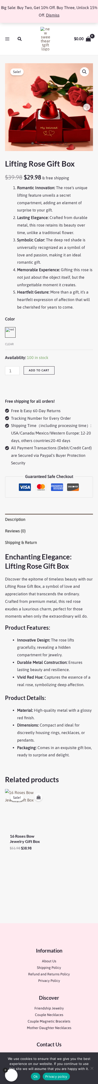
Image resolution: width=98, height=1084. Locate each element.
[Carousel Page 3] (43, 143)
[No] (91, 1068)
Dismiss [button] (53, 15)
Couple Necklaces (49, 1015)
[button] (20, 39)
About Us (49, 961)
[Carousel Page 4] (49, 143)
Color (10, 319)
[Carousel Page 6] (60, 143)
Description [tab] (15, 519)
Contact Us (49, 1044)
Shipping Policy (49, 968)
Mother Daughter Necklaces (49, 1028)
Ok (35, 1076)
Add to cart (39, 370)
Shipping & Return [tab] (21, 542)
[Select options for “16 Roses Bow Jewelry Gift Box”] (38, 797)
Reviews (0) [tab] (15, 531)
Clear (9, 344)
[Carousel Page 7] (65, 143)
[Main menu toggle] (7, 39)
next (86, 107)
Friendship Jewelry (49, 1008)
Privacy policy (56, 1076)
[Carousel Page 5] (54, 143)
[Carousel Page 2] (38, 143)
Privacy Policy (49, 981)
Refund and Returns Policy (49, 974)
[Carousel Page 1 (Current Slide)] (32, 143)
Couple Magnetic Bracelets (49, 1021)
